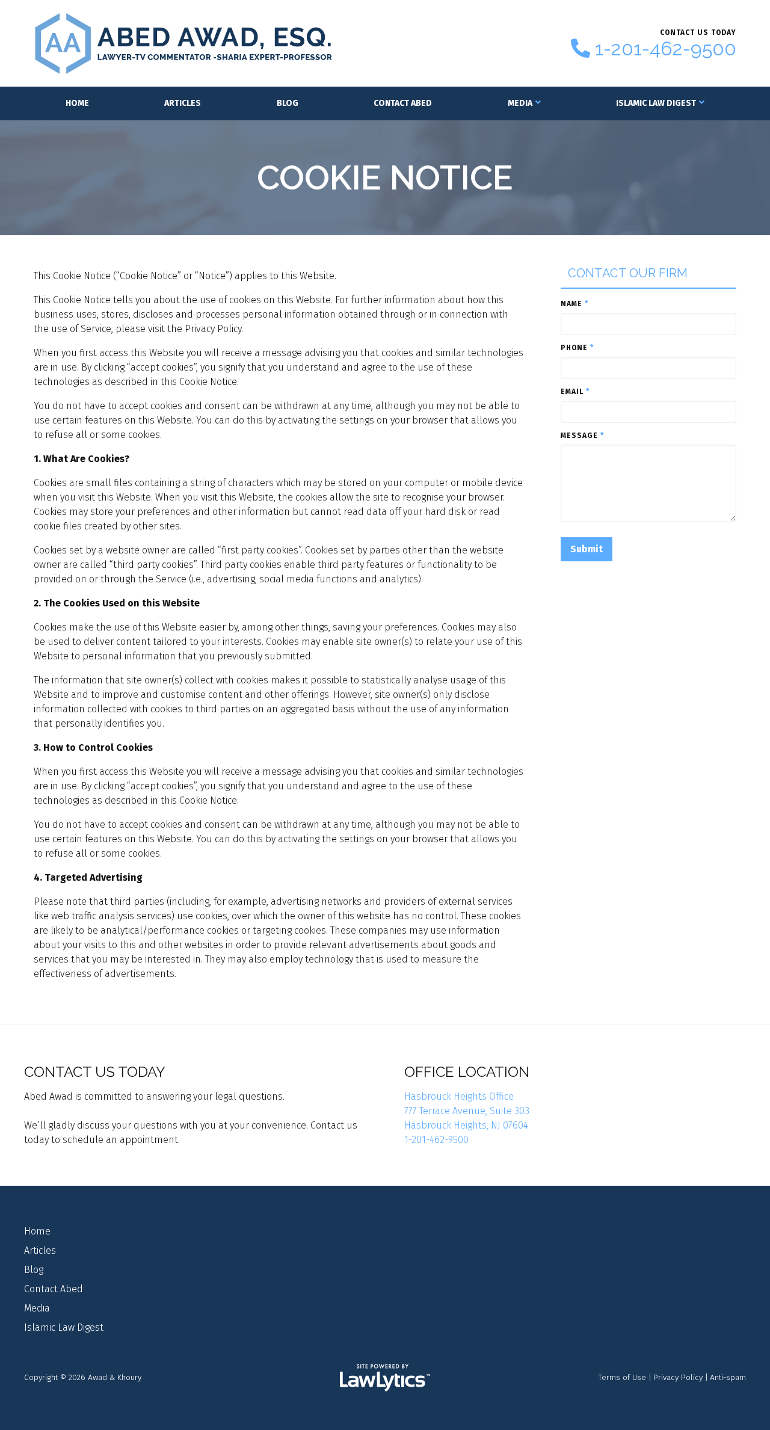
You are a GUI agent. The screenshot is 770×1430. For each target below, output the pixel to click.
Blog (287, 103)
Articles (182, 103)
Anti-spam (728, 1377)
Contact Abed (403, 103)
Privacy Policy (678, 1377)
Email (575, 391)
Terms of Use (622, 1377)
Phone (577, 348)
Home (77, 103)
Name (574, 304)
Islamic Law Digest (656, 103)
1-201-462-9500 (665, 49)
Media (520, 103)
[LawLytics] (385, 1377)
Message (582, 435)
